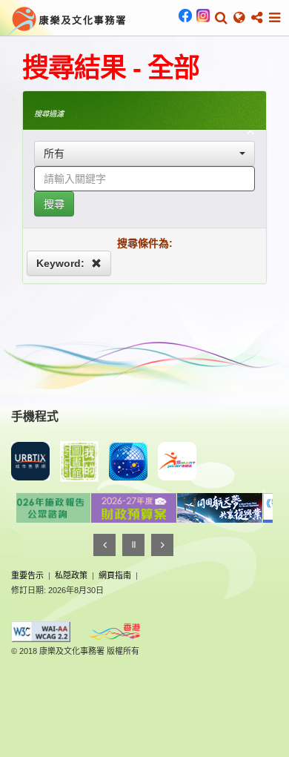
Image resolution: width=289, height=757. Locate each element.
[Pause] (133, 545)
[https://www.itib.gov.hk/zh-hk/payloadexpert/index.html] (212, 508)
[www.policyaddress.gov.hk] (40, 508)
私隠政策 (71, 575)
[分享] (256, 17)
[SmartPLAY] (177, 461)
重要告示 (27, 575)
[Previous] (104, 545)
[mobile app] (79, 461)
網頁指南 (115, 575)
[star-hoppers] (128, 461)
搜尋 (54, 204)
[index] (67, 19)
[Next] (162, 545)
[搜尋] (221, 17)
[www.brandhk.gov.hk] (114, 631)
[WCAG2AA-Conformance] (40, 631)
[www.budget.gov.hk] (126, 508)
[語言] (239, 17)
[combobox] (144, 153)
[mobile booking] (30, 461)
